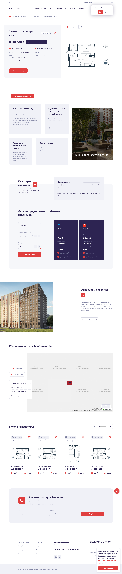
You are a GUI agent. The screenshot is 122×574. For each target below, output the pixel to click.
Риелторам (39, 554)
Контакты (81, 8)
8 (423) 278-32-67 (87, 2)
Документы (12, 2)
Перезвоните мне (97, 2)
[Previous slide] (85, 184)
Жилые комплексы (40, 8)
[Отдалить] (104, 407)
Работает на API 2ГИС (98, 408)
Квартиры (59, 8)
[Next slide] (98, 184)
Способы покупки (23, 546)
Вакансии (73, 8)
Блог (66, 8)
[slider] (40, 248)
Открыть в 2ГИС (108, 409)
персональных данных (48, 500)
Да (100, 12)
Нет (105, 12)
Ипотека (51, 8)
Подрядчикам (40, 557)
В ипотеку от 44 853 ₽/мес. (36, 42)
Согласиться (108, 568)
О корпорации (22, 2)
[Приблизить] (108, 407)
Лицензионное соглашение (97, 409)
